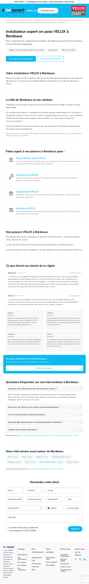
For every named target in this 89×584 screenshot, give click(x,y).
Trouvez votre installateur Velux (22, 20)
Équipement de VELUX (27, 191)
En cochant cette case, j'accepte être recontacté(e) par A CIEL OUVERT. (23, 529)
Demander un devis (44, 368)
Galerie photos (37, 557)
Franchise (35, 566)
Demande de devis (50, 558)
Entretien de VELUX (25, 208)
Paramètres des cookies (65, 570)
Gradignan (14, 462)
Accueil (8, 20)
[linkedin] (84, 559)
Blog (33, 569)
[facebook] (76, 559)
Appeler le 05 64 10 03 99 (50, 59)
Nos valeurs (22, 562)
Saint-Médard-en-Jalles (51, 462)
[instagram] (80, 559)
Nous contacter (51, 562)
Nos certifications (22, 558)
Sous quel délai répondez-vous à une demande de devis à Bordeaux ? (35, 422)
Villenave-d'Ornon (61, 457)
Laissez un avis (65, 567)
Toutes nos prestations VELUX (67, 435)
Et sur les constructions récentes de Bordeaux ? (27, 414)
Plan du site (64, 564)
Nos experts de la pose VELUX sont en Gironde (45, 469)
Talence (13, 457)
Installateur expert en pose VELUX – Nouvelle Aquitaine (52, 20)
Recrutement (36, 563)
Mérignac (42, 457)
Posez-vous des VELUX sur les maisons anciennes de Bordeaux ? (33, 407)
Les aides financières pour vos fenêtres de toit (38, 435)
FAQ (33, 560)
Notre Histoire (22, 554)
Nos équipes (22, 565)
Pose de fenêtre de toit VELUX (30, 158)
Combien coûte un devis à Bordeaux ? (23, 429)
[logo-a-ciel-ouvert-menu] (13, 8)
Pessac (30, 462)
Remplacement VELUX (27, 174)
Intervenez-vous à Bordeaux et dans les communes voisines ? (32, 388)
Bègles (27, 457)
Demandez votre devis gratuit (21, 59)
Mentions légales (63, 560)
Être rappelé (50, 565)
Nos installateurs (22, 569)
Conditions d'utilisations (64, 555)
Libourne (72, 462)
